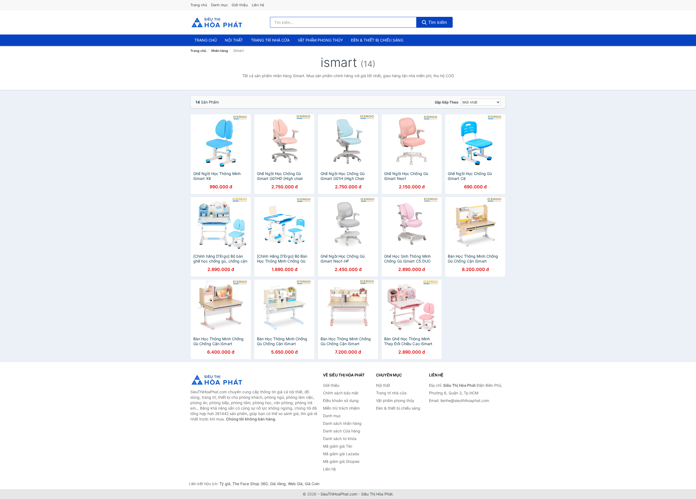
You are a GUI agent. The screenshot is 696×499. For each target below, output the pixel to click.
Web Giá (295, 483)
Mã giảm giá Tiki (337, 446)
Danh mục (219, 5)
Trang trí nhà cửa (270, 40)
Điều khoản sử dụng (341, 400)
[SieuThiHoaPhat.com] (216, 22)
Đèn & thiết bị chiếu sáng (377, 40)
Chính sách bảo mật (340, 393)
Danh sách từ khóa (339, 438)
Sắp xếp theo (446, 102)
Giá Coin (312, 483)
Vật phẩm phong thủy (320, 40)
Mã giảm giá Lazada (341, 453)
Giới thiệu (240, 5)
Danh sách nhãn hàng (342, 423)
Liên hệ (258, 5)
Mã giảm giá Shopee (341, 461)
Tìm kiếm (437, 22)
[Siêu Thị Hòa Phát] (217, 379)
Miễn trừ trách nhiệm (341, 408)
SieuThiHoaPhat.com (339, 494)
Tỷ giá (224, 483)
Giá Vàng (278, 483)
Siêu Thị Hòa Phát (377, 494)
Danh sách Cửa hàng (341, 431)
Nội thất (234, 40)
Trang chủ (198, 5)
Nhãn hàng (219, 51)
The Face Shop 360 (250, 483)
